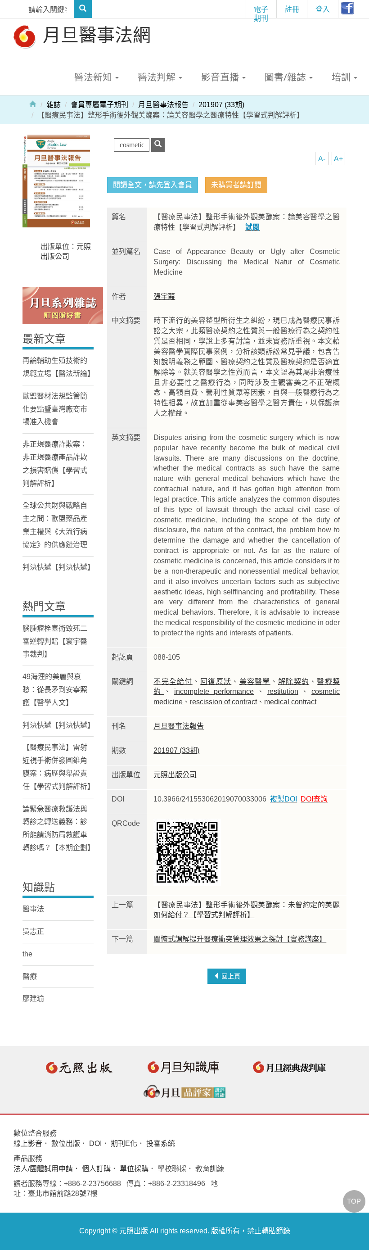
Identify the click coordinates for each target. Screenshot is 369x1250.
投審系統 (160, 1143)
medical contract (290, 702)
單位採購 (134, 1169)
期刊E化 (124, 1143)
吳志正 (33, 931)
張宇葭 (164, 296)
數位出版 (65, 1143)
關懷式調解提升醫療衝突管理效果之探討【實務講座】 (239, 939)
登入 (322, 9)
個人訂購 (96, 1169)
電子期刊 (261, 11)
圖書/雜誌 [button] (286, 77)
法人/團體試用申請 (43, 1169)
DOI (95, 1143)
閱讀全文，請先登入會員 (152, 185)
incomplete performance (214, 691)
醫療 (29, 976)
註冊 (292, 9)
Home (32, 103)
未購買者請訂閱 (236, 185)
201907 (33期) (221, 105)
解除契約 (293, 681)
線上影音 (28, 1143)
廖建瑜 (33, 998)
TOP (354, 1201)
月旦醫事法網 (94, 34)
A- (321, 159)
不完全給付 (172, 681)
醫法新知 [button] (94, 77)
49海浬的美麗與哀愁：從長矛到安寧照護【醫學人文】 (54, 690)
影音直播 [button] (221, 77)
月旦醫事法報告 (163, 105)
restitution (282, 691)
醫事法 (33, 909)
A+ (338, 159)
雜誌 (53, 105)
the (27, 954)
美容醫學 (254, 681)
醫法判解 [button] (158, 77)
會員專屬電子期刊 (99, 105)
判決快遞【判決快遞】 (58, 567)
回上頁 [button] (230, 976)
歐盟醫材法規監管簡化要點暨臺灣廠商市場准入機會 (54, 409)
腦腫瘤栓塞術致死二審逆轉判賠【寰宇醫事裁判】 (54, 641)
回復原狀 (215, 681)
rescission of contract (223, 702)
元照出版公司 (175, 775)
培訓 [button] (342, 77)
